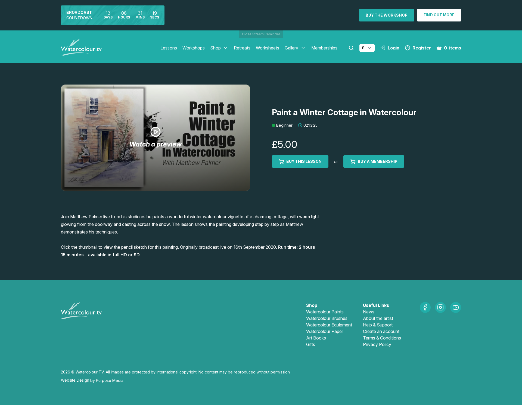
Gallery (291, 48)
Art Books (316, 338)
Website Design (75, 380)
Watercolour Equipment (329, 325)
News (368, 311)
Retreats (242, 48)
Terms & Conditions (382, 338)
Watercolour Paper (324, 331)
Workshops (193, 48)
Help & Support (378, 325)
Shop (215, 48)
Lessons (168, 48)
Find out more (439, 15)
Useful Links (376, 305)
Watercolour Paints (325, 311)
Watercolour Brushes (326, 318)
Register (421, 48)
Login (393, 48)
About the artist (378, 318)
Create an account (381, 331)
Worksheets (267, 48)
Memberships (324, 48)
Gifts (310, 344)
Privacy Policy (377, 344)
